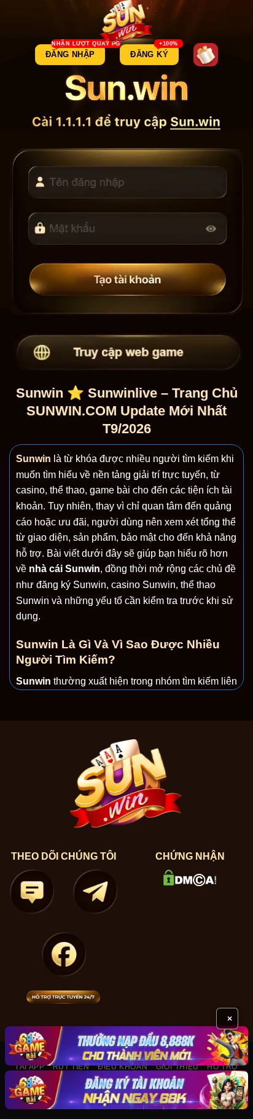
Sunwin (33, 458)
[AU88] (126, 1045)
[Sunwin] (127, 21)
